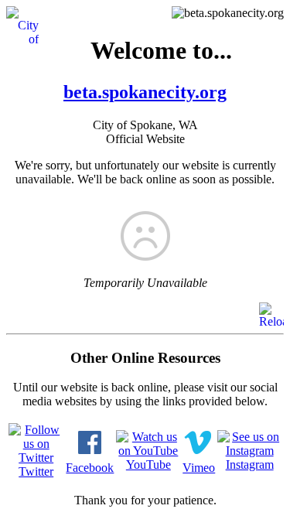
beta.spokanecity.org (145, 92)
